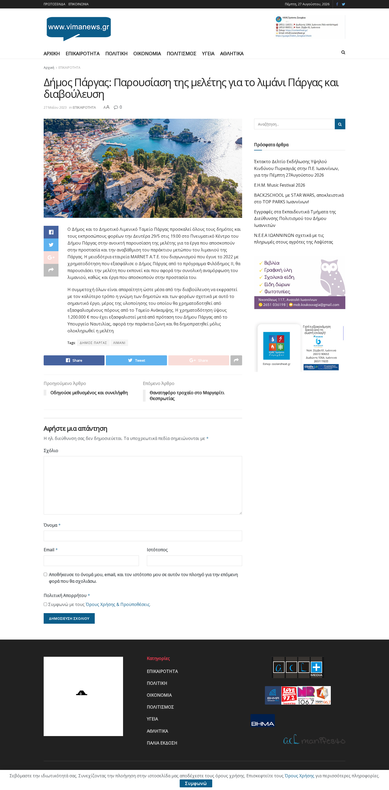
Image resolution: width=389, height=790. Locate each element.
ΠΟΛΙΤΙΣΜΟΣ (181, 53)
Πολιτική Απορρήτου (67, 595)
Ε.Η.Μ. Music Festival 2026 (279, 185)
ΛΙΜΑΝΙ (119, 343)
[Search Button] (340, 124)
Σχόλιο (51, 450)
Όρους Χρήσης (299, 776)
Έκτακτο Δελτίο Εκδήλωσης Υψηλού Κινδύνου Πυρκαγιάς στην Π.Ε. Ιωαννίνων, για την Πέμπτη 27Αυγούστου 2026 (296, 168)
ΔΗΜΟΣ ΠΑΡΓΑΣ (93, 343)
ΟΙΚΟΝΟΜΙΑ (147, 53)
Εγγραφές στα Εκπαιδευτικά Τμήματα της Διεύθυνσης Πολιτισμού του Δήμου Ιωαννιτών (295, 218)
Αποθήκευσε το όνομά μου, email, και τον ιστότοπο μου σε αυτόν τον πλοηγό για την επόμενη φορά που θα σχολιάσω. (143, 578)
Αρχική (49, 67)
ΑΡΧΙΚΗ (52, 53)
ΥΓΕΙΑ (208, 53)
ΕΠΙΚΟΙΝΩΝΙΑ (79, 4)
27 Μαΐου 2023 (55, 107)
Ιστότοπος (157, 550)
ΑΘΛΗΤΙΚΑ (231, 53)
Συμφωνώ (196, 783)
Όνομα (52, 525)
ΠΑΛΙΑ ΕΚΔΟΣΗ (162, 743)
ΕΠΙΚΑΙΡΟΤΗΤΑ (82, 53)
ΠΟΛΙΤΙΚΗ (116, 53)
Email (51, 550)
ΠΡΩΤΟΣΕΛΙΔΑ (54, 4)
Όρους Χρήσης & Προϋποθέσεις (118, 604)
